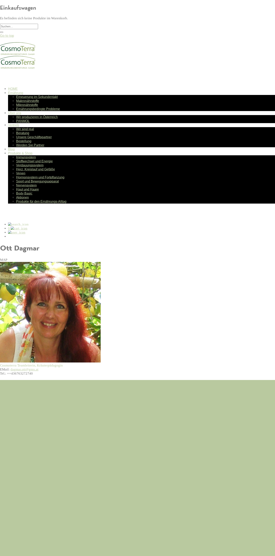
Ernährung (15, 93)
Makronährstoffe (27, 101)
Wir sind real (25, 129)
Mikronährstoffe (27, 105)
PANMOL (23, 121)
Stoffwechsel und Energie (34, 161)
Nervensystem (26, 185)
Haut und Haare (27, 189)
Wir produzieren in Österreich (37, 117)
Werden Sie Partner (30, 145)
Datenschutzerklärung (24, 458)
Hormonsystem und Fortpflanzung (40, 177)
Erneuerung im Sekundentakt (37, 97)
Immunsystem (26, 157)
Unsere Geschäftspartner (34, 137)
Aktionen (22, 197)
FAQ (11, 448)
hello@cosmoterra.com (16, 410)
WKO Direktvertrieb (14, 551)
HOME (13, 89)
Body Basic (24, 193)
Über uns (14, 113)
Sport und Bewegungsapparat (37, 181)
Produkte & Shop (20, 153)
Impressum (16, 463)
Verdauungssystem (29, 165)
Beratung (22, 133)
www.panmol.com (12, 547)
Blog (11, 149)
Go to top (7, 36)
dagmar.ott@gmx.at (24, 369)
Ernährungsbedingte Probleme (38, 109)
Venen (20, 173)
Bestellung (23, 141)
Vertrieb (13, 125)
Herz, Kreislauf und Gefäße (35, 169)
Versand (14, 453)
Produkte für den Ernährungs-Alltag (41, 201)
